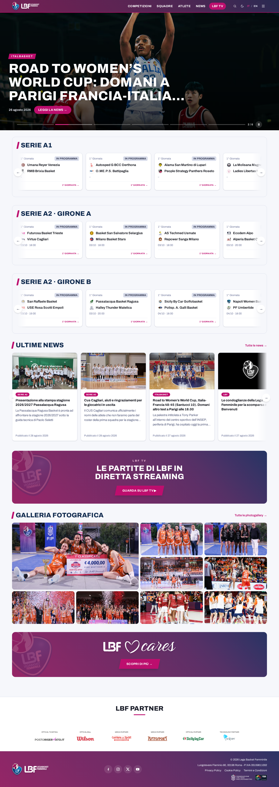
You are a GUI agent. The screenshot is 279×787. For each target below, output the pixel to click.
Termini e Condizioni (255, 770)
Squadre (165, 6)
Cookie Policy (232, 770)
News (200, 6)
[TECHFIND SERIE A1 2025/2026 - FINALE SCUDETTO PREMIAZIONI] (43, 607)
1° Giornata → (70, 185)
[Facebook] (108, 769)
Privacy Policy (213, 770)
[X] (128, 769)
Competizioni (139, 6)
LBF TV (217, 6)
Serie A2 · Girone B (56, 281)
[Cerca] (235, 6)
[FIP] (241, 777)
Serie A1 (36, 145)
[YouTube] (138, 769)
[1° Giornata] (49, 171)
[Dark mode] (242, 6)
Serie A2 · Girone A (56, 213)
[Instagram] (118, 769)
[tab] (35, 124)
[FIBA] (261, 777)
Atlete (184, 6)
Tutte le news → (256, 345)
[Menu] (263, 6)
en (256, 6)
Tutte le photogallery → (251, 515)
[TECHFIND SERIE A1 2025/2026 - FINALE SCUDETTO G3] (171, 573)
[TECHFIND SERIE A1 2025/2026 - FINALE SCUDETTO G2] (171, 607)
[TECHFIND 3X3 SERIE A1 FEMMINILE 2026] (75, 556)
